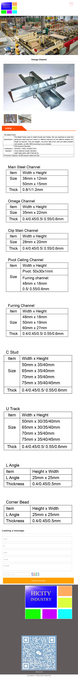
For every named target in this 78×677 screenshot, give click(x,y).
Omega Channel (39, 59)
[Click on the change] (36, 574)
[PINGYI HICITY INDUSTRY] (12, 8)
